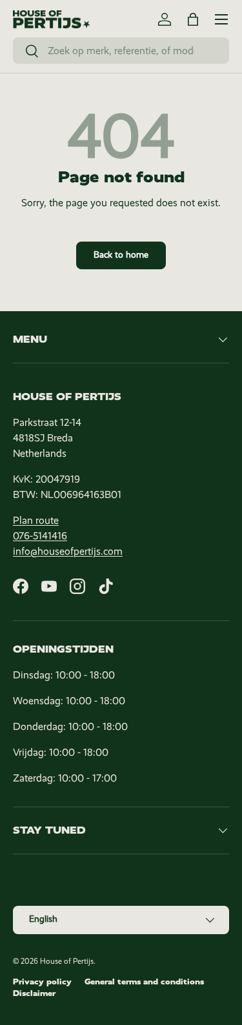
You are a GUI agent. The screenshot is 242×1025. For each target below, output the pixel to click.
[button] (193, 19)
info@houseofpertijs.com (68, 551)
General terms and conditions (144, 981)
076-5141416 (40, 536)
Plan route (36, 520)
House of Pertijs (67, 961)
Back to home (121, 254)
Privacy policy (42, 981)
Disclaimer (34, 993)
